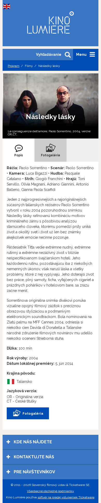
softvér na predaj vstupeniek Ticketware (66, 497)
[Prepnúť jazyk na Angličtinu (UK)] (8, 6)
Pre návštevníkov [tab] (34, 471)
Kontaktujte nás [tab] (33, 456)
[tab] (18, 150)
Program (13, 66)
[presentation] (18, 150)
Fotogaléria (33, 413)
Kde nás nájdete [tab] (32, 441)
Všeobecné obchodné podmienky (50, 491)
